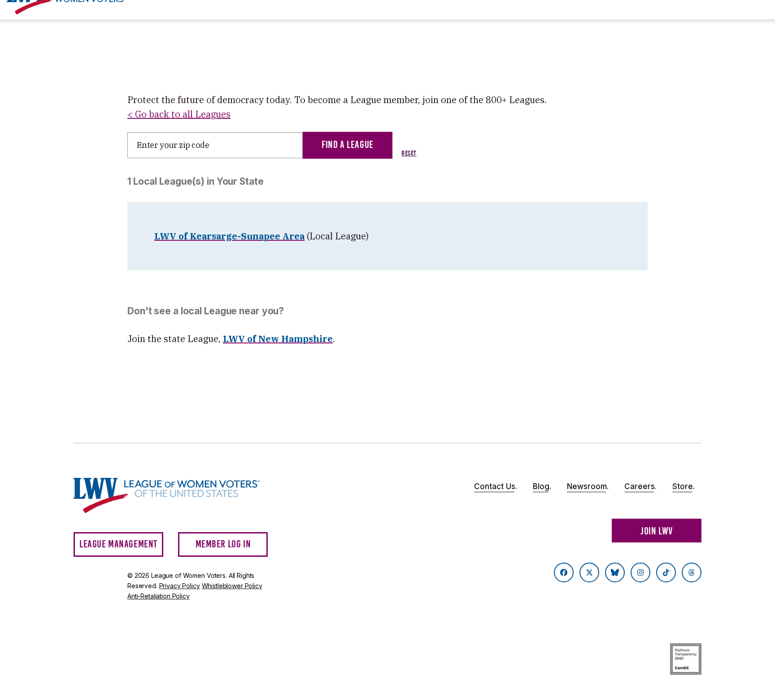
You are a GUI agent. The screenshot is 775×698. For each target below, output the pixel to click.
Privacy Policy (179, 586)
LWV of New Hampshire (278, 339)
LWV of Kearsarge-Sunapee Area (229, 236)
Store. (683, 486)
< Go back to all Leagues (179, 114)
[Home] (175, 495)
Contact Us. (495, 486)
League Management (118, 544)
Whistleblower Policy (232, 586)
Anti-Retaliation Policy (158, 596)
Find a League (348, 144)
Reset (409, 153)
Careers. (640, 486)
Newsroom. (588, 486)
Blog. (542, 486)
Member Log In (223, 544)
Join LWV (656, 531)
